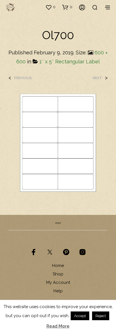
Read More (58, 326)
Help (58, 290)
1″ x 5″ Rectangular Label (69, 61)
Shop (58, 274)
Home (58, 265)
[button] (50, 7)
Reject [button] (100, 316)
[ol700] (58, 142)
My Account (58, 282)
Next (97, 78)
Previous (23, 78)
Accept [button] (80, 316)
